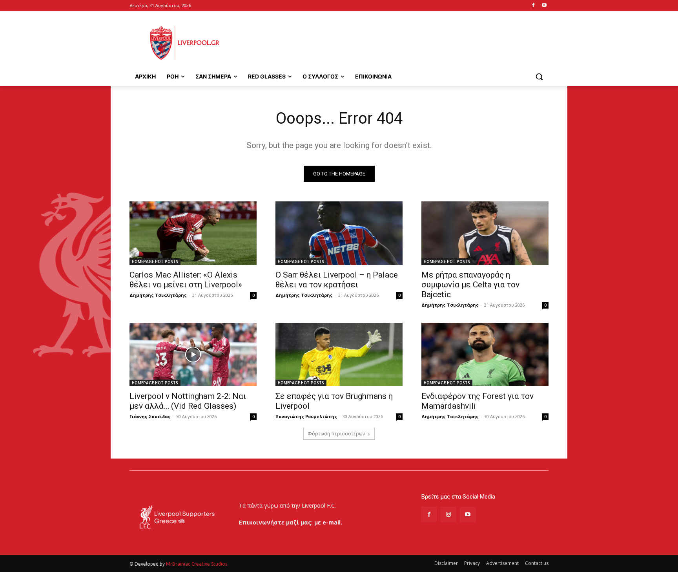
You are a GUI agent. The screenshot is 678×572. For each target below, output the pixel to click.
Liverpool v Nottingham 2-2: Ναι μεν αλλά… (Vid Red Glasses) (187, 401)
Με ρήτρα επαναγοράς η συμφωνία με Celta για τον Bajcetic (470, 284)
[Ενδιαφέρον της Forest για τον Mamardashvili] (485, 354)
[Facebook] (533, 5)
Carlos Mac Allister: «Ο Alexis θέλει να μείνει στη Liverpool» (185, 279)
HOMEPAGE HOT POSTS (155, 261)
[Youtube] (544, 5)
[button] (539, 76)
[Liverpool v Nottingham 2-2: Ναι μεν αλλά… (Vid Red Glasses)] (193, 354)
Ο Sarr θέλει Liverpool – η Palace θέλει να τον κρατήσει (336, 279)
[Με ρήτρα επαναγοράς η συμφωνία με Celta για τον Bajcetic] (485, 233)
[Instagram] (448, 514)
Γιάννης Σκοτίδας (150, 416)
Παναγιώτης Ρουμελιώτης (306, 416)
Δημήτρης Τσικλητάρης (158, 295)
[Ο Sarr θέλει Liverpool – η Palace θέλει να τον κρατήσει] (339, 233)
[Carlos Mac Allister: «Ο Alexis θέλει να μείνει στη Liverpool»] (193, 233)
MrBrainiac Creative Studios (196, 564)
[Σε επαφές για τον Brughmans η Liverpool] (339, 354)
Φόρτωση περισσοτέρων (336, 433)
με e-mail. (328, 522)
